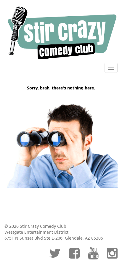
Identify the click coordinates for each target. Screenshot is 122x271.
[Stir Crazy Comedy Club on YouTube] (93, 256)
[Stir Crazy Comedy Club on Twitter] (55, 256)
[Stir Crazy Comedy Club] (61, 33)
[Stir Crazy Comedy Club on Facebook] (74, 256)
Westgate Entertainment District (36, 232)
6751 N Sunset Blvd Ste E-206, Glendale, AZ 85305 (53, 238)
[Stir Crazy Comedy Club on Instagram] (112, 256)
